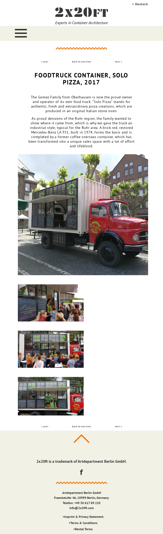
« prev (44, 61)
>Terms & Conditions (83, 523)
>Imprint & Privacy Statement (83, 517)
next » (118, 61)
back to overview (81, 61)
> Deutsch (140, 4)
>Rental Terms (83, 529)
